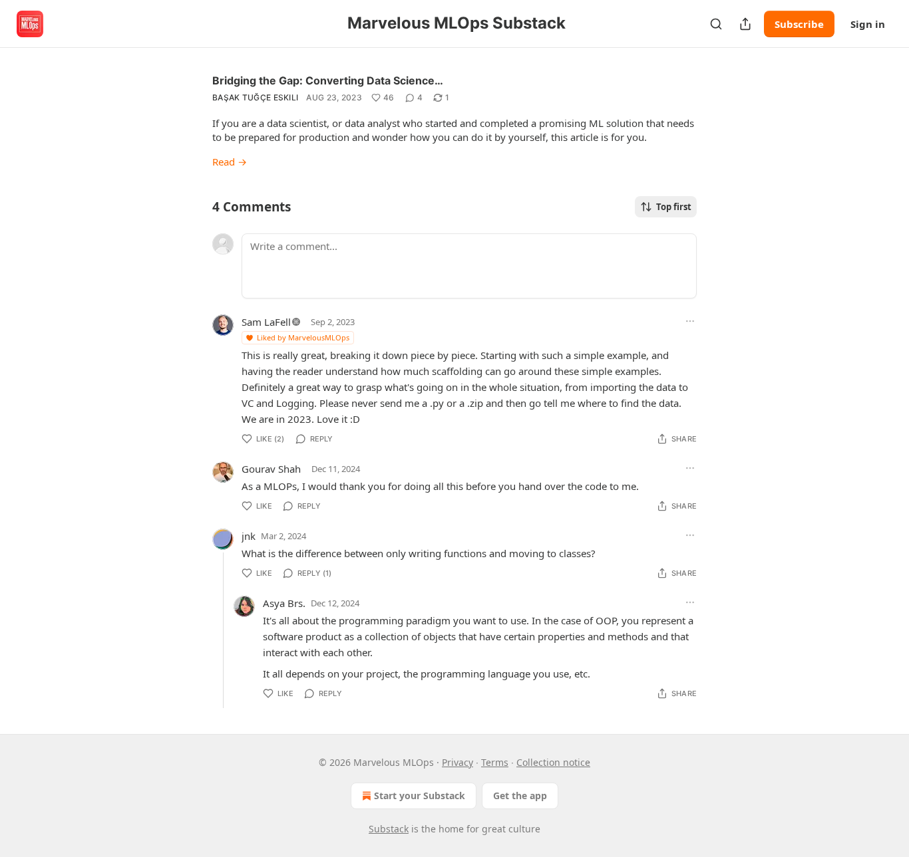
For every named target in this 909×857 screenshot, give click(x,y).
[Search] (716, 24)
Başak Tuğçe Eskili (255, 97)
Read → (229, 161)
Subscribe (799, 24)
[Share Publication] (745, 24)
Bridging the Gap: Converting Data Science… (327, 80)
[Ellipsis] (690, 321)
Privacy (457, 762)
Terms (494, 762)
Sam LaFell (266, 321)
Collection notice (553, 762)
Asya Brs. (284, 603)
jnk (249, 536)
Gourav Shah (271, 468)
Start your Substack (419, 795)
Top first (673, 207)
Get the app (520, 795)
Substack (389, 828)
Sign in (867, 24)
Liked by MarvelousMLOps (303, 337)
